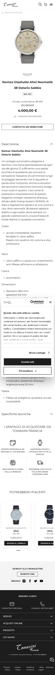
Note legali (41, 668)
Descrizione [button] (10, 144)
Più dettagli (27, 105)
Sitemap (49, 667)
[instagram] (24, 581)
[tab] (18, 550)
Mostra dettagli (37, 352)
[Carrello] (45, 4)
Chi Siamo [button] (9, 637)
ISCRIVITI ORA (27, 574)
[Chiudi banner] (50, 302)
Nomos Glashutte (13, 12)
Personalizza (26, 370)
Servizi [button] (7, 616)
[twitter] (35, 581)
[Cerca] (40, 4)
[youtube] (41, 581)
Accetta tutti (27, 362)
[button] (51, 4)
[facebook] (30, 581)
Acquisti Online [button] (12, 623)
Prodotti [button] (9, 630)
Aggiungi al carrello (16, 543)
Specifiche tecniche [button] (16, 414)
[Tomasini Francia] (10, 4)
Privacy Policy (7, 668)
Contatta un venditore (27, 127)
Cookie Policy (17, 668)
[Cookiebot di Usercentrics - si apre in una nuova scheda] (32, 302)
